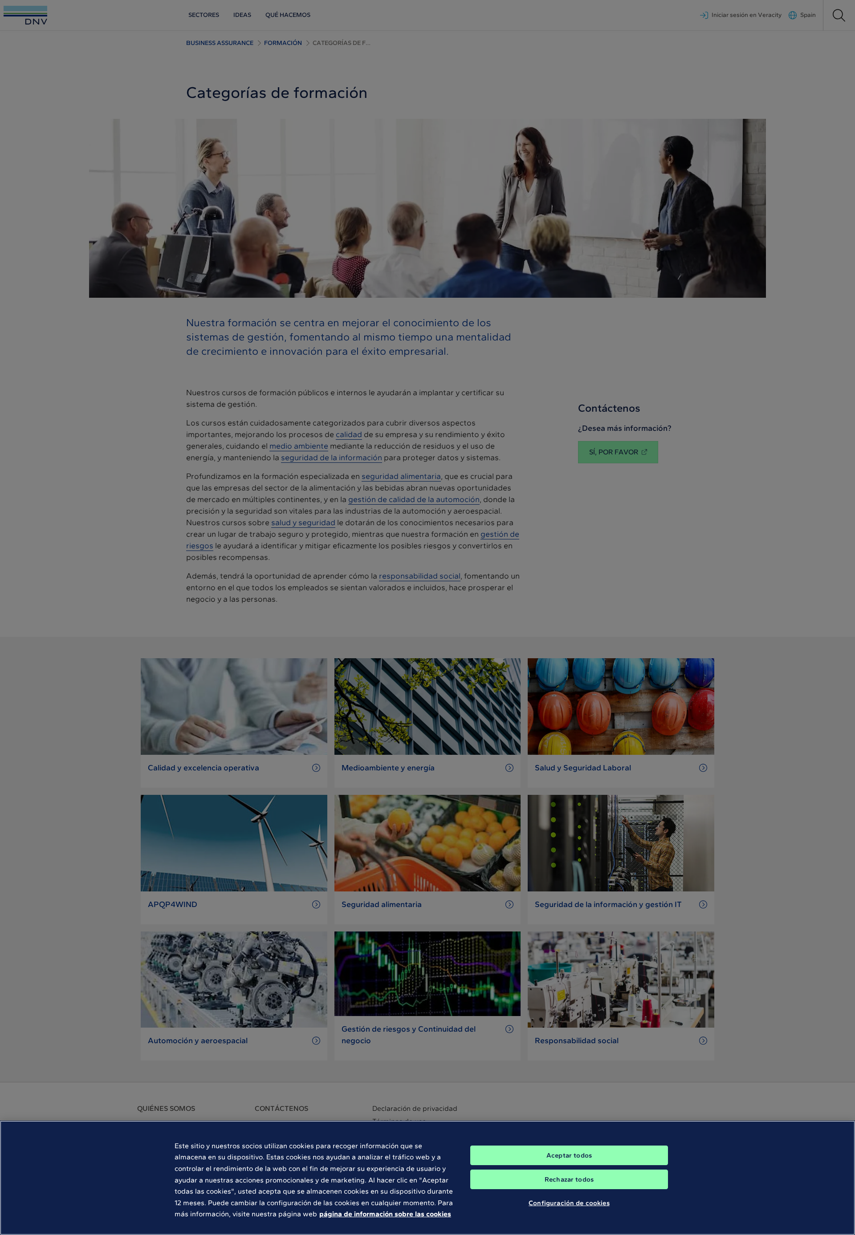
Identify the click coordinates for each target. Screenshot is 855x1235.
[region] (427, 1178)
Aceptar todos (569, 1155)
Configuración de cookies (569, 1203)
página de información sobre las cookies (385, 1214)
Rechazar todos (569, 1179)
